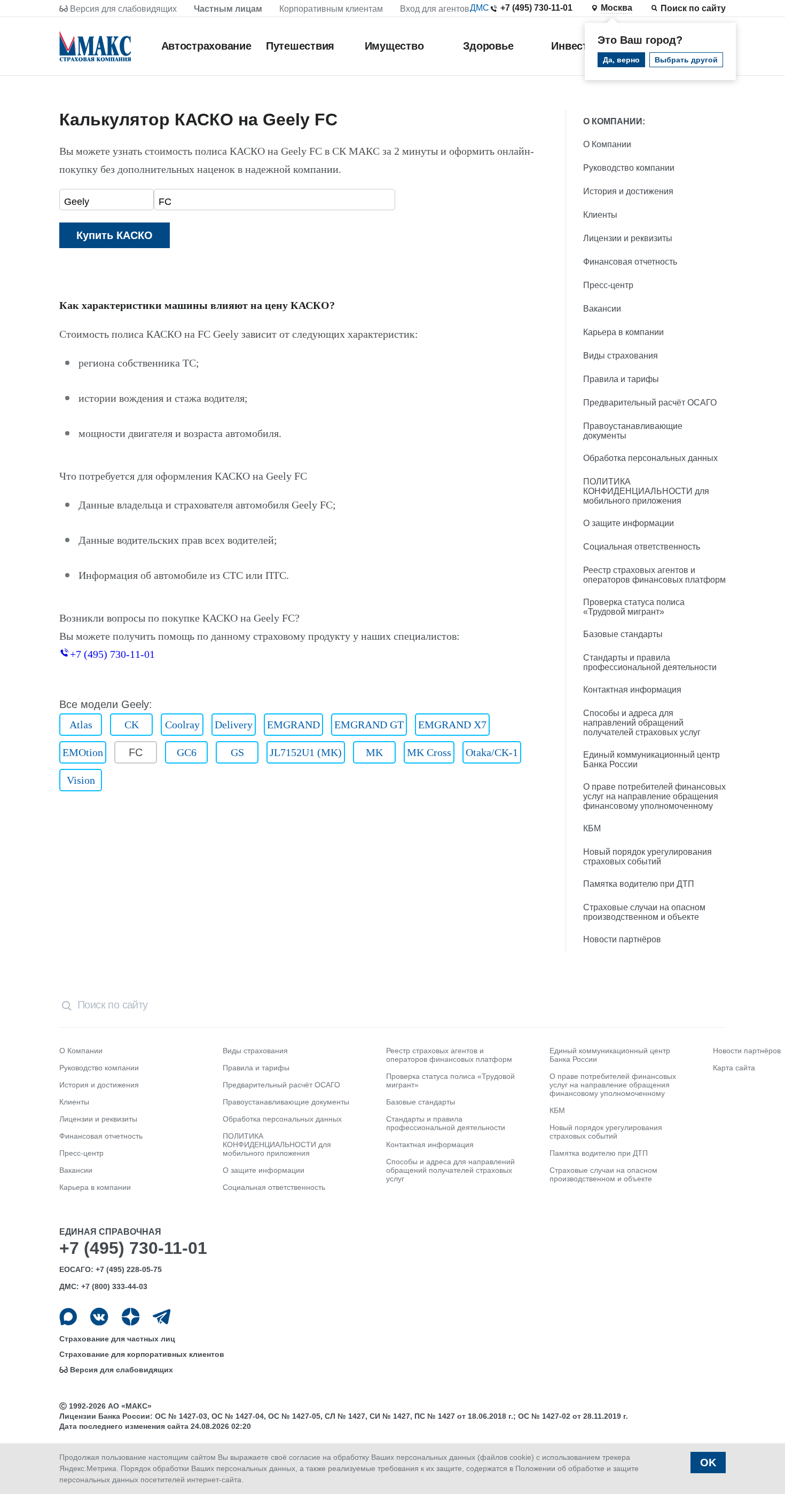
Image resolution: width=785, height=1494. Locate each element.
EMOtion (82, 752)
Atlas (80, 724)
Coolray (182, 724)
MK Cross (429, 752)
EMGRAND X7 (452, 724)
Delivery (234, 724)
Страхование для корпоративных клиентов (141, 1354)
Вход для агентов (434, 8)
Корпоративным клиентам (331, 8)
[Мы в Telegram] (161, 1316)
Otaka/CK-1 (492, 752)
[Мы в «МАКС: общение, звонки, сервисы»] (68, 1316)
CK (131, 724)
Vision (81, 780)
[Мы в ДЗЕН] (130, 1316)
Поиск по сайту (693, 8)
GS (237, 752)
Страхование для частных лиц (117, 1338)
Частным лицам (228, 8)
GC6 (187, 752)
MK (374, 752)
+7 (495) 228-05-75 (129, 1269)
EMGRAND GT (369, 724)
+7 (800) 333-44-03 (114, 1286)
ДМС (479, 7)
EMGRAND (293, 724)
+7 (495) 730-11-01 (536, 7)
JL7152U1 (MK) (306, 752)
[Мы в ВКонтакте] (99, 1316)
